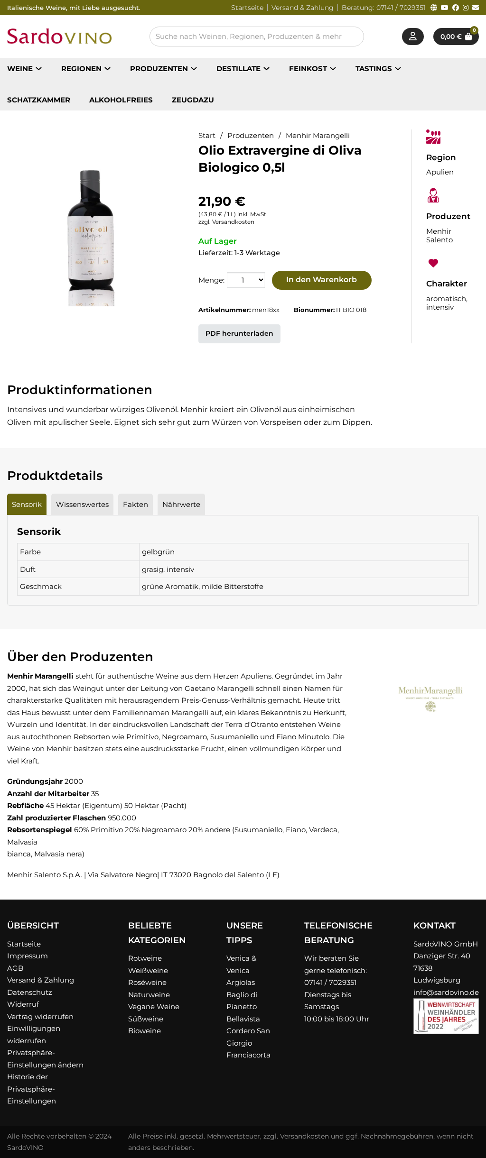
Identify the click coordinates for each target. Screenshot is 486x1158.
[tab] (27, 504)
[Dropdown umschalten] (38, 68)
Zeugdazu (193, 99)
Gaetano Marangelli (219, 688)
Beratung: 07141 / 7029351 (384, 7)
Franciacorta (248, 1054)
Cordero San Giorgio (248, 1037)
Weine (20, 68)
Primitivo (142, 736)
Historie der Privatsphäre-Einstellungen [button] (31, 1088)
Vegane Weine (153, 1006)
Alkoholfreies (121, 99)
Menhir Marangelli (318, 135)
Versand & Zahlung (302, 7)
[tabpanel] (243, 560)
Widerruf (23, 1004)
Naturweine (149, 994)
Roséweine (147, 982)
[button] (166, 142)
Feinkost (308, 68)
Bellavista (243, 1018)
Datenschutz (29, 992)
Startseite (247, 7)
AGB (15, 968)
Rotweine (145, 958)
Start (206, 135)
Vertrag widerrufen (40, 1016)
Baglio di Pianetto (241, 1000)
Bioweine (144, 1030)
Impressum (27, 955)
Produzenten (250, 135)
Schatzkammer (38, 99)
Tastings (373, 68)
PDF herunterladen (239, 333)
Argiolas (240, 982)
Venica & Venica (241, 964)
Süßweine (145, 1018)
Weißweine (148, 970)
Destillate (238, 68)
